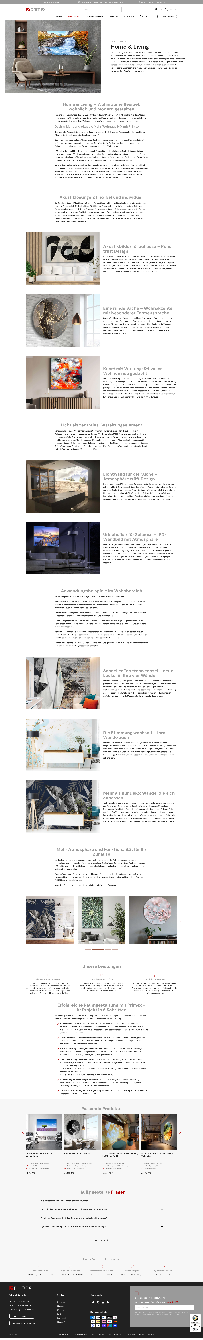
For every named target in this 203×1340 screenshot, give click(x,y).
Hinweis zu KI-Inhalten (146, 1334)
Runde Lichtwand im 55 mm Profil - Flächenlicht (157, 1154)
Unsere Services (64, 1322)
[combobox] (99, 9)
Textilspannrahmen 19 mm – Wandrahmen (39, 1154)
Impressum (131, 1334)
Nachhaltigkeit (63, 1306)
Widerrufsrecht (63, 1334)
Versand (101, 1334)
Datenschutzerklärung (80, 1334)
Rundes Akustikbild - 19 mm (77, 1153)
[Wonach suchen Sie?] (119, 9)
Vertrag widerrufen (22, 1323)
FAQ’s (59, 1314)
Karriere (60, 1310)
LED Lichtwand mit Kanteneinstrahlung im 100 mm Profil (120, 1154)
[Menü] (199, 1315)
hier (110, 1075)
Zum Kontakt (20, 1316)
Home (113, 41)
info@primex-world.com (26, 1309)
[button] (58, 16)
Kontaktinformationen (116, 1334)
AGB (93, 1334)
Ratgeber (61, 1302)
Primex (17, 1335)
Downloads (61, 1318)
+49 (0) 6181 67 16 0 (24, 1305)
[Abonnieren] (191, 1307)
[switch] (195, 1329)
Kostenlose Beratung (167, 17)
